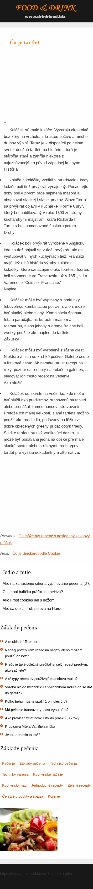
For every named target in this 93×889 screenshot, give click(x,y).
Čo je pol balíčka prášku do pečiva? (33, 592)
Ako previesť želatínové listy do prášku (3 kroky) (43, 718)
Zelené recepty (79, 785)
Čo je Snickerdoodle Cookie (36, 553)
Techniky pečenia (63, 763)
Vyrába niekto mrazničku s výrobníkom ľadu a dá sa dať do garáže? (48, 690)
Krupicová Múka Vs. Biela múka (30, 726)
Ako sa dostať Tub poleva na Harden (34, 609)
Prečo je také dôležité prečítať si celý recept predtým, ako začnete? (46, 667)
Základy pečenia (32, 763)
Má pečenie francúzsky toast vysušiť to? (36, 710)
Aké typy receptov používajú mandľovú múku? (41, 679)
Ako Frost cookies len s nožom (28, 600)
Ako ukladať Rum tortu (22, 642)
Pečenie (8, 763)
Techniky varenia (15, 774)
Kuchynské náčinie (48, 774)
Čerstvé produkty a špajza (22, 796)
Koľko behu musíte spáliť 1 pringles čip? (36, 701)
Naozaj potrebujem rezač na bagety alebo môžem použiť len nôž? (44, 653)
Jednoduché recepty (47, 785)
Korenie (54, 796)
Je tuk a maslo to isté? (22, 735)
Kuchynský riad (14, 785)
